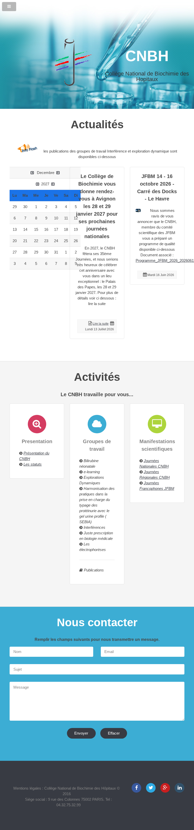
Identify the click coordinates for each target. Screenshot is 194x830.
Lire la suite (101, 323)
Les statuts (32, 464)
